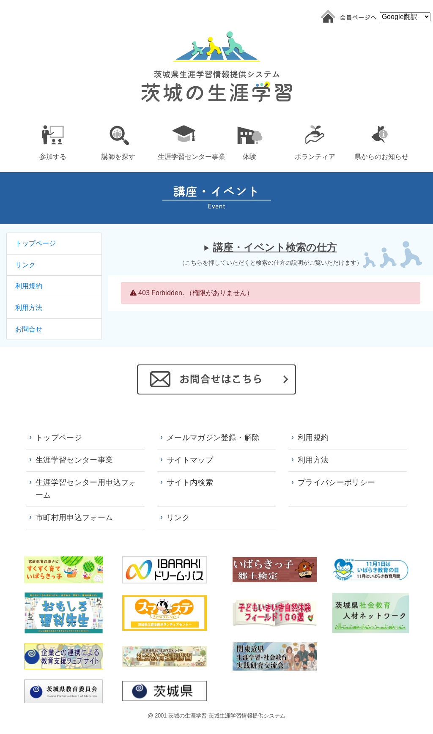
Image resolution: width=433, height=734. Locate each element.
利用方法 (28, 307)
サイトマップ (190, 460)
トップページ (35, 243)
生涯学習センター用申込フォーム (86, 488)
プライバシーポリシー (336, 482)
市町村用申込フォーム (74, 517)
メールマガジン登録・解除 (213, 437)
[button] (52, 141)
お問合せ (28, 329)
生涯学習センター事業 (74, 460)
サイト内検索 (190, 482)
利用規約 (28, 286)
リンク (25, 264)
